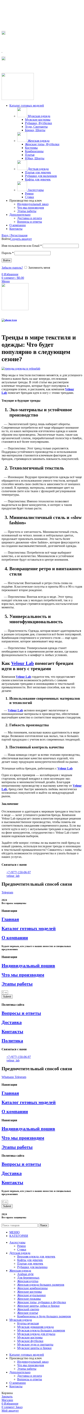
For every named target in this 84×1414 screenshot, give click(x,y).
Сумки (29, 197)
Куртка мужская (28, 1323)
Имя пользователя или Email (22, 245)
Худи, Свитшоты (36, 126)
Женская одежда (38, 140)
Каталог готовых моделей (29, 928)
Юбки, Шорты (34, 158)
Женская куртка (27, 1281)
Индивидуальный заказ (32, 204)
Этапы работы (26, 211)
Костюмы (31, 147)
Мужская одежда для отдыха (36, 1334)
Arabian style (25, 1274)
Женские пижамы (29, 1298)
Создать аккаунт (21, 239)
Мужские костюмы (37, 119)
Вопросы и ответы (29, 221)
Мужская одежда (38, 116)
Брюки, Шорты (35, 130)
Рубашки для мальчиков (41, 176)
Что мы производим (30, 207)
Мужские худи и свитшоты (35, 1344)
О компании (15, 937)
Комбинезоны (34, 151)
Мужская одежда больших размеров (41, 1330)
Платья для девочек (38, 172)
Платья (29, 154)
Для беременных (28, 1277)
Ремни (29, 193)
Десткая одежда (38, 169)
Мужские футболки (30, 1341)
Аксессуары (35, 190)
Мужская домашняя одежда (35, 1327)
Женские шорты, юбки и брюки (38, 1305)
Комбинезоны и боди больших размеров (44, 1316)
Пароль (8, 253)
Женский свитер (28, 1309)
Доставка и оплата (29, 218)
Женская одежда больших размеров (40, 1284)
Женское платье (27, 1312)
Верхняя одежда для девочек (36, 1256)
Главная (10, 919)
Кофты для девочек (38, 179)
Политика (12, 1040)
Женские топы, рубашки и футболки (41, 1302)
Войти (6, 260)
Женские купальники (31, 1295)
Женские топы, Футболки (42, 144)
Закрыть (7, 1396)
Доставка (12, 1022)
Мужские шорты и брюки (34, 1348)
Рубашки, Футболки (38, 123)
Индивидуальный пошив (28, 965)
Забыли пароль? (12, 267)
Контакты (12, 1031)
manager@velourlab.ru (19, 67)
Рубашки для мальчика (32, 1267)
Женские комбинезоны (32, 1288)
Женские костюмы (29, 1291)
